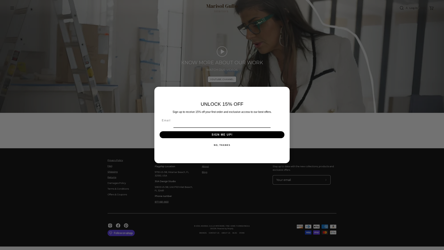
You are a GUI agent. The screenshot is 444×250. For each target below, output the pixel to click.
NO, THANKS (222, 145)
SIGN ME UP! (222, 134)
